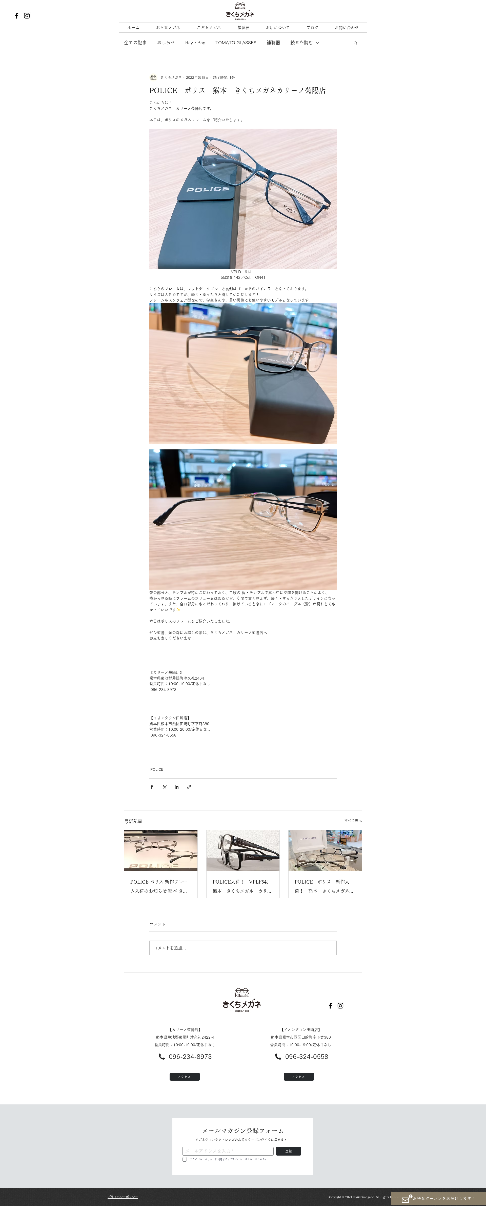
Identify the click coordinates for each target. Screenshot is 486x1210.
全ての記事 (135, 42)
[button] (355, 43)
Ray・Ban (195, 42)
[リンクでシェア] (189, 786)
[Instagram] (27, 15)
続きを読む (301, 42)
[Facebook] (17, 15)
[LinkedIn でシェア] (176, 786)
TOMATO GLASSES (235, 42)
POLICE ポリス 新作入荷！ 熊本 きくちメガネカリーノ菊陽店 (324, 888)
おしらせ (166, 42)
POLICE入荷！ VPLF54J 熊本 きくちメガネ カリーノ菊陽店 (243, 888)
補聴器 (273, 42)
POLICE (156, 769)
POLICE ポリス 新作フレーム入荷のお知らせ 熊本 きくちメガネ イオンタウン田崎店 (160, 888)
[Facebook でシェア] (151, 786)
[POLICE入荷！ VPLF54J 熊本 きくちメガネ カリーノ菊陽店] (243, 850)
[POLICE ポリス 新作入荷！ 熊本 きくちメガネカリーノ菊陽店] (325, 850)
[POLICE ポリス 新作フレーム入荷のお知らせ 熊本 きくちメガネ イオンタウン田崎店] (160, 850)
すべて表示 (353, 820)
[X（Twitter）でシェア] (164, 786)
